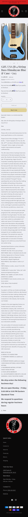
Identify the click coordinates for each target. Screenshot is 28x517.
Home (4, 442)
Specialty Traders (12, 512)
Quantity (3, 96)
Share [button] (4, 410)
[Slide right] (17, 63)
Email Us (5, 494)
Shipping (3, 79)
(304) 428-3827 (11, 490)
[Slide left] (10, 63)
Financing (5, 453)
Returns (5, 457)
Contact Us (6, 446)
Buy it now (14, 110)
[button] (2, 11)
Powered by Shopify (18, 512)
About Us (5, 449)
